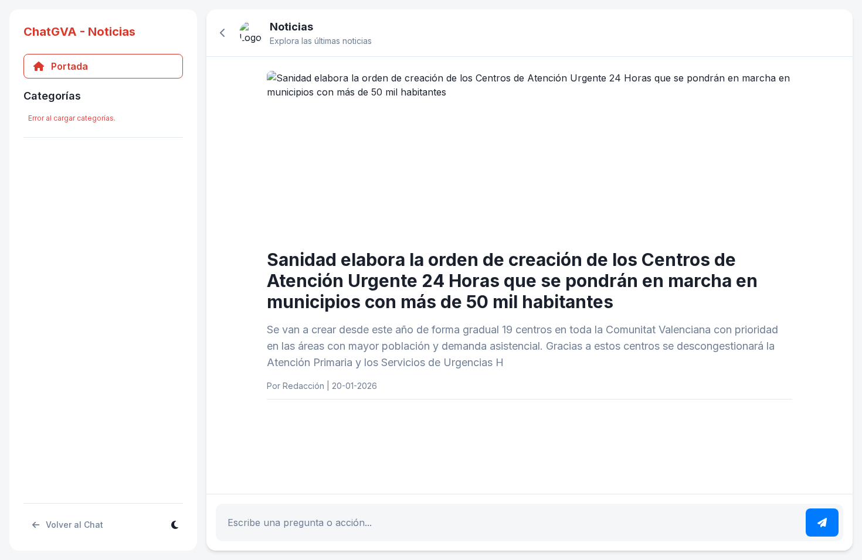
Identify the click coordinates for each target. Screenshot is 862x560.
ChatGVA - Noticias (79, 32)
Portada (69, 66)
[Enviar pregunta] (822, 522)
